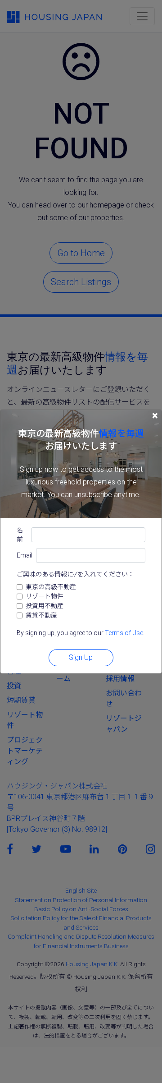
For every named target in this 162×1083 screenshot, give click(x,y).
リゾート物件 (44, 596)
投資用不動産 (44, 605)
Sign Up (81, 657)
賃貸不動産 (41, 615)
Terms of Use (124, 632)
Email (24, 555)
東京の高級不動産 (51, 586)
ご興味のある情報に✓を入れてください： (75, 574)
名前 (20, 534)
